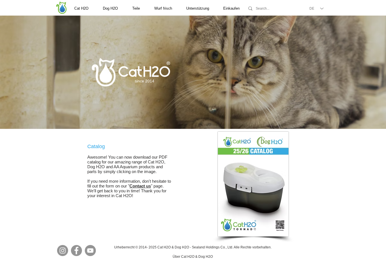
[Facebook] (76, 250)
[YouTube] (90, 250)
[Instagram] (62, 250)
